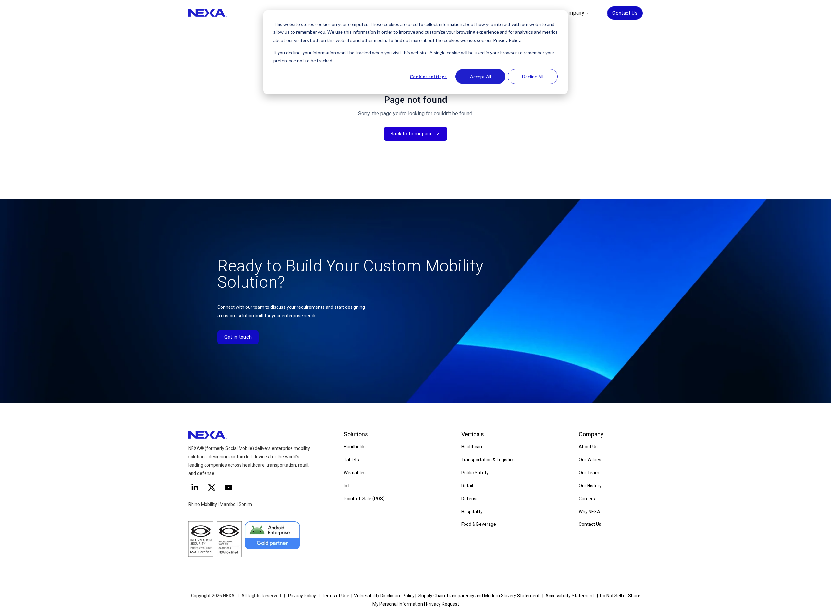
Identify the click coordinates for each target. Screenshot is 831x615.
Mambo (228, 504)
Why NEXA (589, 511)
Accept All (480, 76)
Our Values (590, 459)
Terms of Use (335, 595)
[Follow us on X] (211, 487)
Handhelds (355, 446)
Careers (587, 498)
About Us (588, 446)
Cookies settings (428, 76)
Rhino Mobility (202, 504)
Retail (467, 485)
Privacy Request (442, 604)
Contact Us (625, 13)
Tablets (351, 459)
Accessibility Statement (569, 595)
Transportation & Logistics (488, 459)
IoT (347, 485)
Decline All (532, 76)
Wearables (355, 472)
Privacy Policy (302, 595)
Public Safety (475, 472)
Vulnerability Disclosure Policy (384, 595)
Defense (470, 498)
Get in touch (238, 337)
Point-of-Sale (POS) (364, 498)
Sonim (245, 504)
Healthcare (472, 446)
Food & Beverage (478, 524)
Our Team (589, 472)
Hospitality (472, 511)
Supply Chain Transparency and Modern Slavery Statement (479, 595)
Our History (590, 485)
